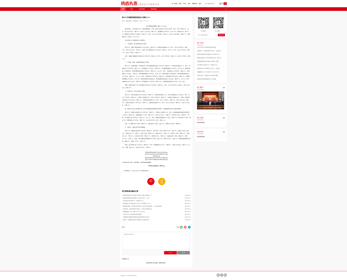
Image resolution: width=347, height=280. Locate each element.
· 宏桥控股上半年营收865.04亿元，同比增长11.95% (156, 203)
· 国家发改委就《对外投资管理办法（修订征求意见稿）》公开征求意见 (156, 206)
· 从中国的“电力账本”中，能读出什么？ (156, 200)
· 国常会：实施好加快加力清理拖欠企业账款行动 (156, 219)
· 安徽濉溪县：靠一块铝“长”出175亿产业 (156, 211)
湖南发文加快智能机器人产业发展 (206, 79)
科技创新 (142, 9)
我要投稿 (194, 3)
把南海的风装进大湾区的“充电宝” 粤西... (208, 61)
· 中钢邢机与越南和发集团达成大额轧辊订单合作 (156, 217)
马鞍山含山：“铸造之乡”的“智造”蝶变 (207, 75)
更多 (200, 3)
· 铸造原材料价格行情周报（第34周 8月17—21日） (156, 198)
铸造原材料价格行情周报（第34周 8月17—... (209, 54)
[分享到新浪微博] (185, 227)
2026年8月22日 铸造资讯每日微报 (206, 47)
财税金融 (154, 9)
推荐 (123, 9)
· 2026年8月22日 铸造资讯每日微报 (156, 214)
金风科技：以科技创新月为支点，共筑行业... (209, 50)
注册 (189, 3)
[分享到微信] (181, 227)
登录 (184, 3)
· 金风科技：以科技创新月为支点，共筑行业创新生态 (156, 209)
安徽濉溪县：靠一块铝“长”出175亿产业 (208, 72)
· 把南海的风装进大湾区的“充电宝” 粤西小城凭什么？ (156, 195)
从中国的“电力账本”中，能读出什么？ (207, 65)
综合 (131, 9)
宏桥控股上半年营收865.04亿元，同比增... (209, 68)
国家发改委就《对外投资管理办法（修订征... (209, 58)
